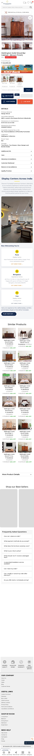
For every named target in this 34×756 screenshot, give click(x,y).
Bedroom (3, 718)
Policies (3, 741)
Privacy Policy (4, 704)
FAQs (2, 739)
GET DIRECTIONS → (17, 264)
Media (2, 682)
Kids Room (4, 722)
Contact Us (4, 734)
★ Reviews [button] (5, 750)
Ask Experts (4, 737)
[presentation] (3, 45)
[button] (26, 96)
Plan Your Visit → (9, 314)
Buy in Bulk (4, 698)
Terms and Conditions (6, 706)
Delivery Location (5, 702)
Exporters (3, 696)
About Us (3, 678)
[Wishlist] (28, 2)
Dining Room (4, 720)
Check (28, 90)
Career (3, 680)
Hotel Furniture (5, 700)
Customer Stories (5, 686)
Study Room (4, 724)
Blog (2, 684)
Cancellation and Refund (7, 708)
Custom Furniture (5, 694)
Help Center (4, 732)
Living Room (4, 716)
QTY (16, 94)
